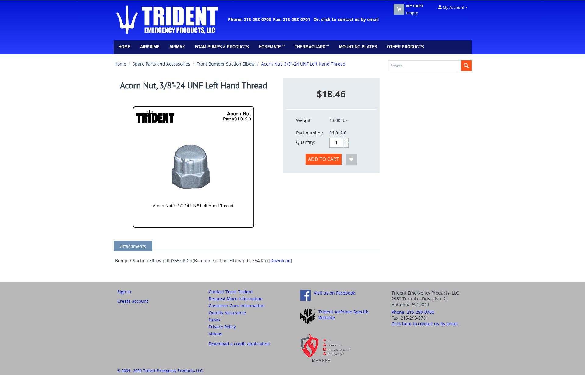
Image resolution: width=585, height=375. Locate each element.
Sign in (124, 292)
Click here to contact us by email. (425, 324)
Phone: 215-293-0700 (249, 19)
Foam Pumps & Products (222, 47)
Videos (215, 334)
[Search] (466, 65)
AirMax (177, 47)
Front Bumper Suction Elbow (226, 64)
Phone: (413, 312)
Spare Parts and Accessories (161, 64)
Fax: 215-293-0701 (291, 19)
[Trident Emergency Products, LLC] (167, 19)
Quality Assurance (227, 313)
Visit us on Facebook (334, 293)
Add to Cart (323, 159)
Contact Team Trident (231, 292)
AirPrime (150, 47)
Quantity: (305, 142)
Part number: (309, 133)
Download (280, 260)
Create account (132, 301)
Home (124, 47)
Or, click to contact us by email (345, 19)
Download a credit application (239, 344)
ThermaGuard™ (312, 47)
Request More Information (236, 299)
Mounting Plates (358, 47)
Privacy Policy (222, 327)
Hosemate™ (272, 47)
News (214, 320)
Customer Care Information (236, 306)
